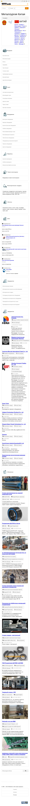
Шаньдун (21, 44)
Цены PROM (8, 269)
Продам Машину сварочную (18, 496)
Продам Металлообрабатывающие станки (18, 757)
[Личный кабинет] (28, 1)
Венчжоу (22, 36)
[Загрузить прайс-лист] (24, 1)
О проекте (15, 789)
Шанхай (22, 27)
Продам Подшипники (13, 526)
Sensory (4, 434)
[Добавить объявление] (22, 1)
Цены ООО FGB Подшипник (8, 260)
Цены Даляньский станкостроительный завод (16, 249)
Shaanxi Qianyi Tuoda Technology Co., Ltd (14, 424)
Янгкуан (17, 41)
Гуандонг (21, 24)
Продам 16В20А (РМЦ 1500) (9, 640)
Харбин (16, 27)
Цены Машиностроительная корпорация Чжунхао (13, 225)
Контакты (15, 792)
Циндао (23, 33)
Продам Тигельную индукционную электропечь (13, 559)
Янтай (16, 42)
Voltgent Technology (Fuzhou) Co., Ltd (12, 412)
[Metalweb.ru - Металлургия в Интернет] (6, 3)
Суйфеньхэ (23, 35)
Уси (24, 30)
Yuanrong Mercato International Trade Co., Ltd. (15, 351)
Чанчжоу (17, 36)
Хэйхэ (16, 44)
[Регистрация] (26, 1)
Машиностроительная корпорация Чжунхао (17, 338)
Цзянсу (22, 38)
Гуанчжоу (17, 33)
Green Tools (5, 403)
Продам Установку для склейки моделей (11, 726)
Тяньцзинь (17, 32)
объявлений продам (16, 371)
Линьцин (17, 29)
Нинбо (21, 41)
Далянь (16, 35)
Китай (16, 24)
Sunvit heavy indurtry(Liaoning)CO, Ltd (13, 443)
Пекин (23, 26)
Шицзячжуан (18, 30)
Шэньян (17, 39)
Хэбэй (21, 42)
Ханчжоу (17, 38)
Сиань (22, 39)
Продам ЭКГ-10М (7, 592)
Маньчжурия (18, 26)
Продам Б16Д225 (18, 694)
